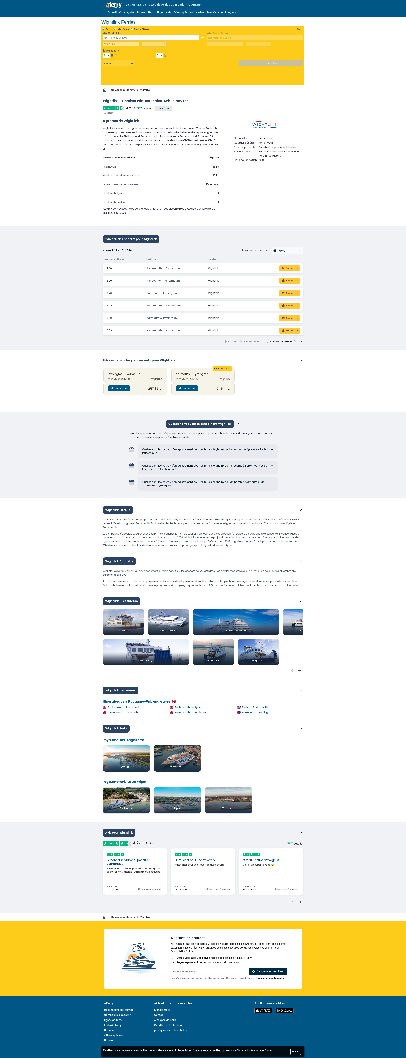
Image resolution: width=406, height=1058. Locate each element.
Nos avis (109, 1030)
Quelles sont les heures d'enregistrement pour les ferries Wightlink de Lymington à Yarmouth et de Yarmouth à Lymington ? (203, 483)
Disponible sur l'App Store (263, 1010)
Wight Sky (146, 660)
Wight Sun (258, 660)
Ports (151, 12)
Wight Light (213, 660)
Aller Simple (123, 29)
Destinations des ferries (118, 1010)
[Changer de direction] (202, 38)
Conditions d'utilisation (168, 1025)
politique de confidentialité (271, 978)
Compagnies (126, 12)
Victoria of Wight (236, 630)
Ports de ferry (112, 1025)
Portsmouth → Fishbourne (163, 268)
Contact (159, 1015)
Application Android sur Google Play (285, 1010)
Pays (160, 12)
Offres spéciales (183, 12)
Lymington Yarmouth (122, 712)
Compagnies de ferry (117, 1015)
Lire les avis (163, 108)
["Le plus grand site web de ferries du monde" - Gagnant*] (114, 5)
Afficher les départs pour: (254, 250)
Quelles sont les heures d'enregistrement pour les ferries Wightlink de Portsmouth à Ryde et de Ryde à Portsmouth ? (205, 451)
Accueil (112, 12)
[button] (231, 12)
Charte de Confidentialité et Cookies (254, 1050)
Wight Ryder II (168, 630)
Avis (168, 12)
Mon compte (162, 1010)
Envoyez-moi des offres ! (270, 971)
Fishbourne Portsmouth (124, 707)
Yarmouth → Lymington (162, 293)
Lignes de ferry (113, 1020)
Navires (200, 12)
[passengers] (292, 670)
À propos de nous (165, 1020)
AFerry (108, 1003)
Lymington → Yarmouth (124, 374)
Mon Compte (215, 12)
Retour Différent (142, 29)
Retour (109, 29)
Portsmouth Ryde (187, 707)
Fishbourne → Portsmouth (163, 281)
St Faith (123, 630)
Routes (141, 12)
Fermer (295, 1051)
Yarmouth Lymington (256, 712)
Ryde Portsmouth (254, 707)
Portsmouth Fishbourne (191, 712)
